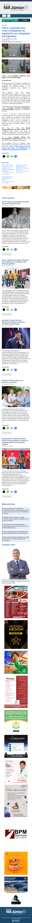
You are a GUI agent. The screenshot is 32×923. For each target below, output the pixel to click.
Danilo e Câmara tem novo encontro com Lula (12, 381)
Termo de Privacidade (16, 918)
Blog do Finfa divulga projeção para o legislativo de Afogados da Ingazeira (22, 167)
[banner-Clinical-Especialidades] (16, 692)
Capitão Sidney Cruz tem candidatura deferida (7, 178)
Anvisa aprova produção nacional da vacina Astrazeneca (15, 203)
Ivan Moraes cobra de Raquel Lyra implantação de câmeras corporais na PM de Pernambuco (15, 526)
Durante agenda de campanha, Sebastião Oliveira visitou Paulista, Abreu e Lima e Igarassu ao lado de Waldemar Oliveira (16, 511)
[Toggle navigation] (4, 15)
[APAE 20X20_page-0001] (16, 721)
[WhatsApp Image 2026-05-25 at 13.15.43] (16, 602)
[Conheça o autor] (16, 563)
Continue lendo (7, 254)
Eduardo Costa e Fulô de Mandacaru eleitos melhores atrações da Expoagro (13, 322)
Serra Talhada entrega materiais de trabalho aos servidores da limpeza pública (15, 262)
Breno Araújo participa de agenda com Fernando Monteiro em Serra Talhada (15, 532)
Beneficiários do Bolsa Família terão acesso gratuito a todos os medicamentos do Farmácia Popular (15, 441)
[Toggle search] (8, 15)
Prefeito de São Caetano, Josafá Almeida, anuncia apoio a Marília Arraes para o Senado (16, 519)
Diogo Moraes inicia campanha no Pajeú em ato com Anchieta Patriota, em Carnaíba (16, 539)
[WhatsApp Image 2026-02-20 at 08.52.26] (16, 634)
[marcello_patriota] (16, 899)
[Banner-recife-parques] (16, 662)
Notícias (4, 25)
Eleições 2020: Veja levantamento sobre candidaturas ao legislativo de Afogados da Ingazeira (8, 168)
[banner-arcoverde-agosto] (16, 187)
